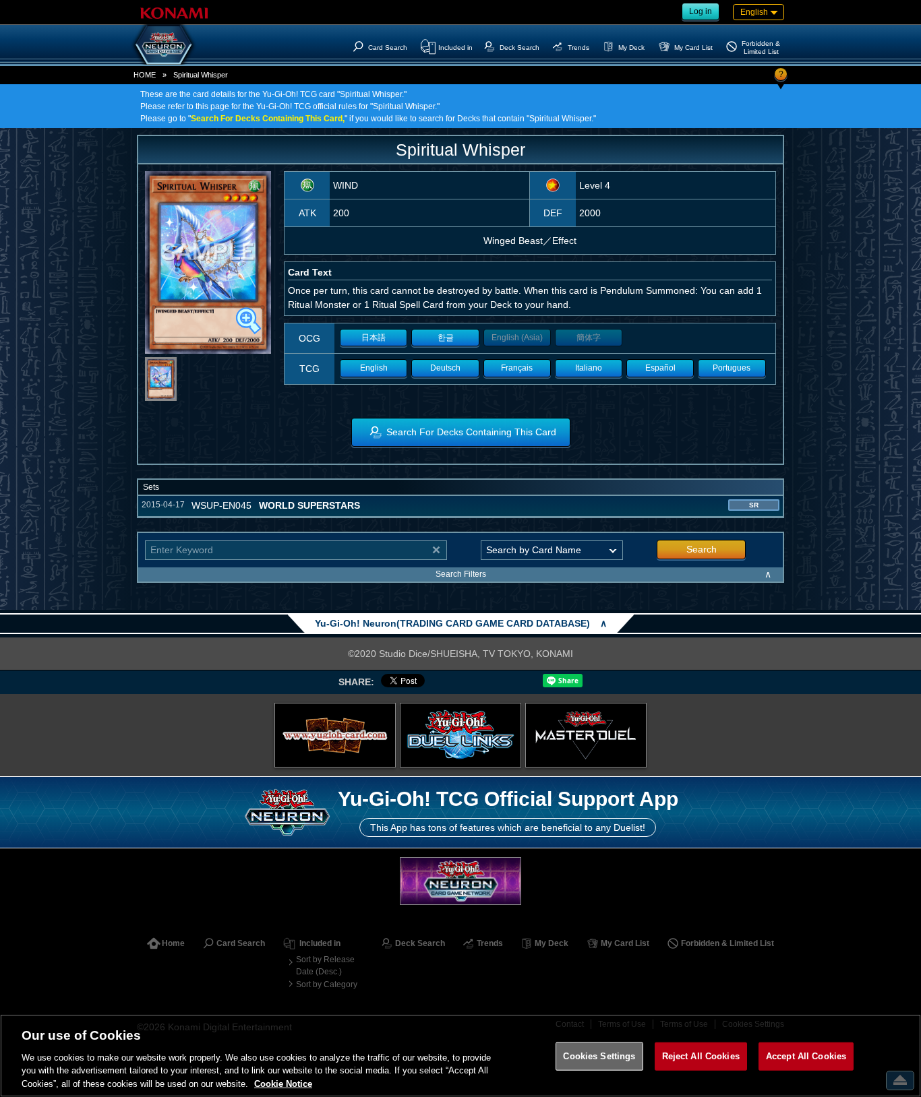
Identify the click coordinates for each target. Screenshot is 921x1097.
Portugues (731, 368)
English (374, 368)
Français (517, 368)
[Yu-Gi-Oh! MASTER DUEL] (586, 735)
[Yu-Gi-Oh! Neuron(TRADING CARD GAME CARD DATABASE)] (164, 44)
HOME (144, 75)
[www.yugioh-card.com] (335, 735)
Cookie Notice (283, 1083)
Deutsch (445, 368)
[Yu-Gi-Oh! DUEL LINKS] (460, 735)
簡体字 (588, 337)
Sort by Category (326, 984)
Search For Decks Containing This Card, (268, 118)
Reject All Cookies (701, 1056)
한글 (446, 337)
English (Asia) (517, 337)
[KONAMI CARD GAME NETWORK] (460, 881)
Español (660, 368)
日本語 (373, 337)
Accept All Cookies (806, 1056)
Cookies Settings (599, 1056)
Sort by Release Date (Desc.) (325, 965)
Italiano (588, 368)
